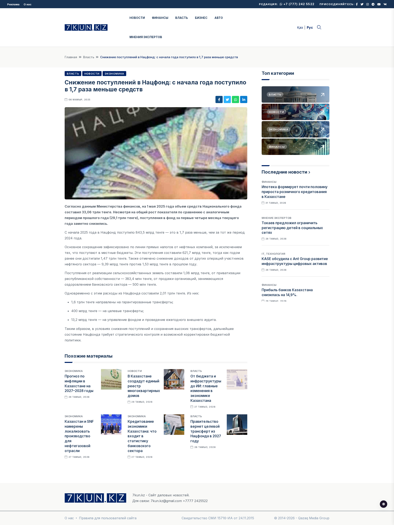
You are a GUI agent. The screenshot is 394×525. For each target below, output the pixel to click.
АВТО (218, 17)
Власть (88, 57)
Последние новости (284, 172)
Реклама (13, 4)
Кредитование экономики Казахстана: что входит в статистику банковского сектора (142, 436)
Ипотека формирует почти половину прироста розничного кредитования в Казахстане (295, 192)
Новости (92, 73)
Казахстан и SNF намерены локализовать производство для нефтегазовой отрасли (79, 436)
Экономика (114, 73)
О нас (27, 4)
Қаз (300, 27)
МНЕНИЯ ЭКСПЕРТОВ (145, 37)
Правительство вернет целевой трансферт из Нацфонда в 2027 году (205, 431)
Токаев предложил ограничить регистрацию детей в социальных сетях (292, 228)
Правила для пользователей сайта (107, 518)
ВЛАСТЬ (181, 17)
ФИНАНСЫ (160, 17)
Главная (71, 57)
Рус (310, 27)
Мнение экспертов (276, 217)
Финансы (269, 181)
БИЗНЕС (201, 17)
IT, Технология (273, 253)
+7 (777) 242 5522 (298, 4)
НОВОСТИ (137, 17)
